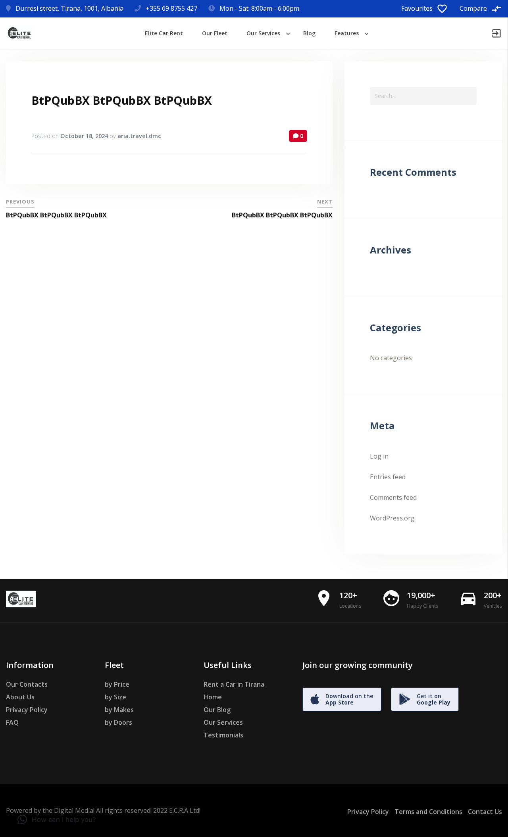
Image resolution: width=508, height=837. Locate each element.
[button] (57, 819)
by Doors (118, 722)
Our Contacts (27, 684)
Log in (379, 456)
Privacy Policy (27, 709)
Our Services (223, 722)
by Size (115, 697)
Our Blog (217, 709)
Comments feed (393, 497)
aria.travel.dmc (139, 136)
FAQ (12, 722)
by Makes (119, 709)
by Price (117, 684)
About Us (20, 697)
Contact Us (485, 811)
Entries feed (388, 476)
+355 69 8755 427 (171, 8)
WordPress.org (392, 518)
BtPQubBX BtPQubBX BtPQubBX (121, 100)
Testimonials (223, 735)
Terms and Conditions (428, 811)
